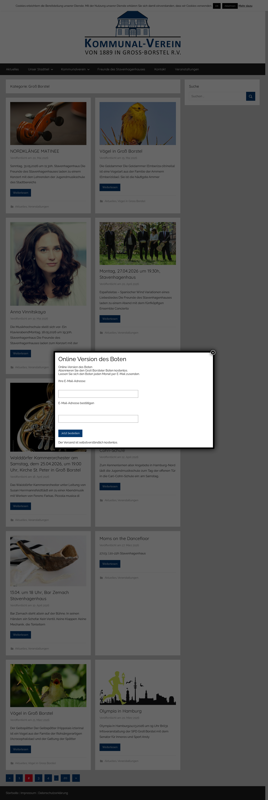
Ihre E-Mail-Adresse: (72, 381)
